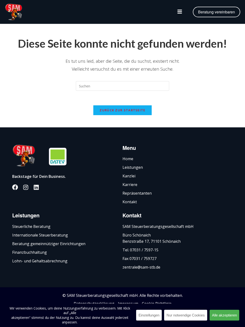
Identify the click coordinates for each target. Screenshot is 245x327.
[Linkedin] (36, 187)
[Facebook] (15, 187)
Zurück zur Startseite (122, 110)
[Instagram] (25, 187)
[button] (179, 12)
